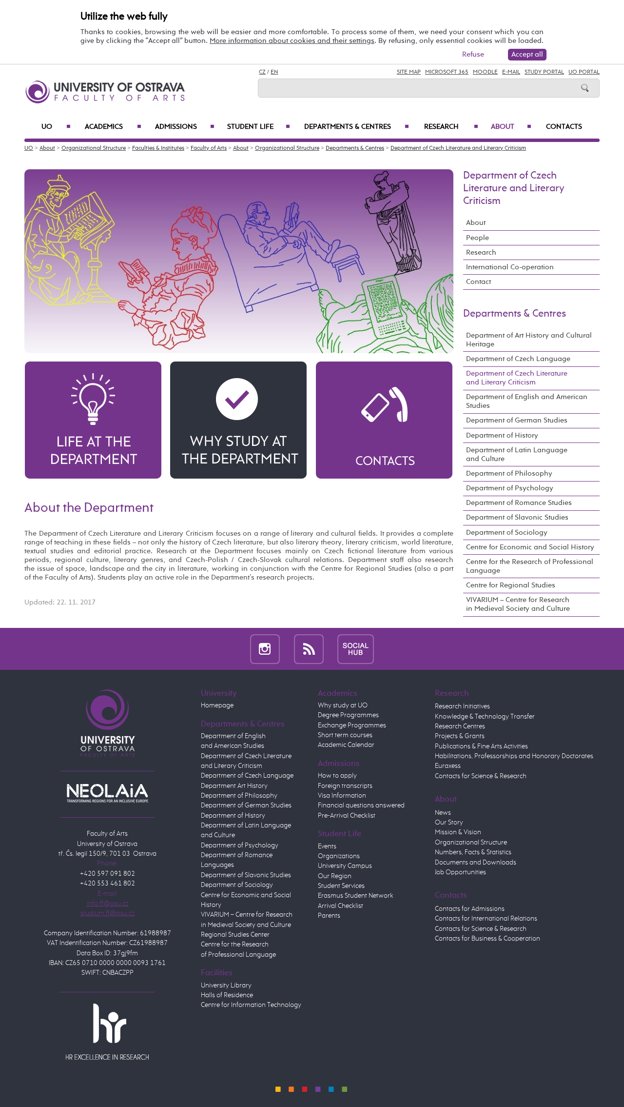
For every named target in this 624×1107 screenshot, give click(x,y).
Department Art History (234, 786)
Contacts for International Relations (486, 918)
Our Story (449, 822)
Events (327, 846)
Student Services (341, 886)
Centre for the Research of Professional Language (529, 566)
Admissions (184, 126)
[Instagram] (265, 648)
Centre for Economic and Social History (530, 547)
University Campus (345, 866)
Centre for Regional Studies (510, 585)
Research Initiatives (462, 706)
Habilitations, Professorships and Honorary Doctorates (514, 756)
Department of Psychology (509, 488)
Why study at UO (343, 705)
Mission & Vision (458, 832)
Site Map (409, 72)
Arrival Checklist (340, 906)
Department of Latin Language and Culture (516, 454)
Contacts (564, 126)
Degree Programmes (348, 715)
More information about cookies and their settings (292, 40)
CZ (262, 72)
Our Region (334, 876)
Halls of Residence (227, 995)
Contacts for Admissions (470, 909)
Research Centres (460, 726)
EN (274, 72)
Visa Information (342, 795)
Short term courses (345, 735)
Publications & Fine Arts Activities (481, 746)
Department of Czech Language (518, 358)
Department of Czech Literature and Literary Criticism (458, 148)
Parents (329, 915)
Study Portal (544, 72)
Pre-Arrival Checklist (346, 815)
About (511, 126)
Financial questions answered (361, 805)
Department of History (502, 435)
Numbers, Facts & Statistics (473, 852)
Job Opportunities (460, 872)
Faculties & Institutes (158, 148)
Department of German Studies (516, 420)
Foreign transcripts (345, 786)
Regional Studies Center (235, 934)
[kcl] (93, 419)
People (477, 238)
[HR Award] (107, 1031)
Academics (113, 126)
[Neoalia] (107, 792)
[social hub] (355, 648)
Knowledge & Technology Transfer (485, 716)
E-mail (511, 72)
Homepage (217, 705)
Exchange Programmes (352, 725)
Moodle (485, 72)
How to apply (337, 775)
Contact (478, 281)
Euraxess (448, 766)
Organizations (339, 856)
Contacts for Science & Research (480, 776)
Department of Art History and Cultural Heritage (529, 340)
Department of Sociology (506, 532)
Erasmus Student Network (355, 895)
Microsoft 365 (446, 72)
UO (56, 126)
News (443, 812)
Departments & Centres (356, 126)
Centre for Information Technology (251, 1005)
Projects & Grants (460, 736)
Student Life (258, 126)
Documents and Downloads (475, 862)
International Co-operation (510, 267)
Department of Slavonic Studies (517, 517)
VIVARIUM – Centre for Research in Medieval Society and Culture (518, 604)
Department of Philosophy (509, 473)
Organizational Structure (93, 148)
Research (451, 126)
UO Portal (584, 72)
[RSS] (309, 648)
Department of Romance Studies (519, 502)
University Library (226, 985)
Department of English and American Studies (526, 401)
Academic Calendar (346, 745)
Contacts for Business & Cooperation (487, 938)
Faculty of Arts (209, 148)
